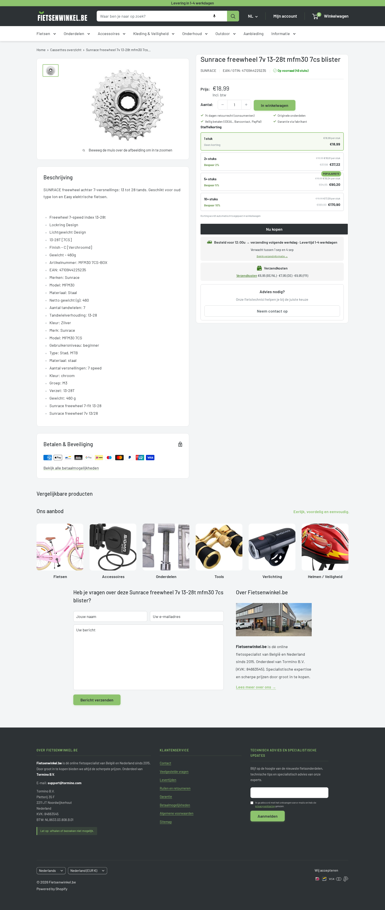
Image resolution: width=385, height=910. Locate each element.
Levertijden (168, 780)
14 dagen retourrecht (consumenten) (229, 115)
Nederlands (47, 871)
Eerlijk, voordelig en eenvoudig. (321, 511)
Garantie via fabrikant (292, 121)
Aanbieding (254, 33)
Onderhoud (192, 33)
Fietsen (44, 33)
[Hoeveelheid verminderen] (222, 104)
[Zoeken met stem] (214, 16)
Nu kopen (274, 229)
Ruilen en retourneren (175, 788)
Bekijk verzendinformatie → (272, 256)
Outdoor (223, 33)
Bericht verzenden (96, 699)
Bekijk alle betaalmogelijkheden (71, 467)
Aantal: (207, 104)
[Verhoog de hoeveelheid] (246, 104)
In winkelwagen (274, 105)
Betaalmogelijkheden (175, 805)
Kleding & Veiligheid (151, 33)
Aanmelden (268, 816)
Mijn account (285, 16)
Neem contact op (272, 311)
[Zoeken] (233, 16)
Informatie (281, 33)
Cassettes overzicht (66, 50)
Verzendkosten (246, 276)
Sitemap (166, 822)
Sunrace (208, 70)
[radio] (272, 141)
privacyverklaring (265, 806)
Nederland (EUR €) (83, 871)
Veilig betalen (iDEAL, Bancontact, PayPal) (233, 121)
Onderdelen (74, 33)
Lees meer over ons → (256, 686)
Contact (165, 763)
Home (41, 50)
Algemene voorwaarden (176, 813)
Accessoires (109, 33)
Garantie (166, 796)
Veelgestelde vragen (174, 771)
